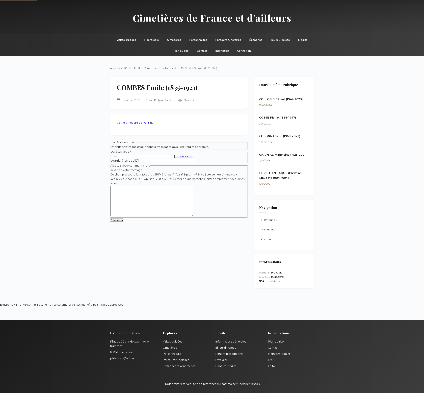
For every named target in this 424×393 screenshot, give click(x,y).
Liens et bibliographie (229, 353)
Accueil (114, 68)
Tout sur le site (280, 39)
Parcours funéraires (228, 39)
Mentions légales (279, 353)
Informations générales (230, 341)
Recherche (268, 239)
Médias (302, 39)
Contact (202, 50)
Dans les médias (225, 366)
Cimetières (174, 39)
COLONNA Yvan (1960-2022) (279, 136)
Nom (113, 156)
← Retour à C (269, 219)
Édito (271, 366)
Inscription (222, 50)
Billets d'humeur (226, 347)
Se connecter (184, 156)
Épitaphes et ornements (179, 366)
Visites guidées (126, 39)
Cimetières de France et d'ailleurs (212, 18)
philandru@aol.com (123, 358)
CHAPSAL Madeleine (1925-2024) (283, 154)
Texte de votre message (126, 170)
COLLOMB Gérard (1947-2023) (281, 99)
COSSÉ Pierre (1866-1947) (277, 117)
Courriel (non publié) (124, 160)
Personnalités (198, 39)
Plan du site (181, 50)
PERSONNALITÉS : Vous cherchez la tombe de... (150, 68)
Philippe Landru (163, 100)
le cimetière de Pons (135, 122)
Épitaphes (255, 39)
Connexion (244, 50)
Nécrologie (151, 39)
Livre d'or (221, 360)
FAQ (271, 360)
